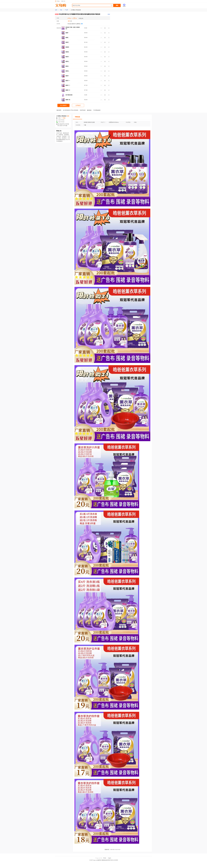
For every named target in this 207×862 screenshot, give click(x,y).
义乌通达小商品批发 (75, 10)
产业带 (66, 10)
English (109, 858)
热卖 (56, 14)
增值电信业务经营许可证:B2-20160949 (110, 860)
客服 (64, 118)
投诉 (109, 14)
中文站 (104, 858)
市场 (61, 10)
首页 (56, 10)
